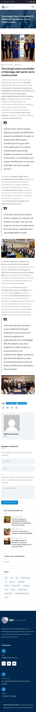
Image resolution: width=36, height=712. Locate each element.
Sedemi (13, 589)
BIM (12, 578)
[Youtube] (14, 664)
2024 (6, 578)
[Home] (13, 620)
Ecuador (12, 581)
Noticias (19, 65)
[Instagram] (4, 664)
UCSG (6, 597)
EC (5, 581)
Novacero (26, 585)
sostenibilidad (22, 589)
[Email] (4, 651)
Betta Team (29, 708)
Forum (7, 585)
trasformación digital (22, 593)
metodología (16, 585)
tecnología (22, 403)
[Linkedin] (9, 664)
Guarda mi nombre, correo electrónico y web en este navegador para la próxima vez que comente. (17, 480)
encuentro (21, 581)
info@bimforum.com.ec (9, 658)
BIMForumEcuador (8, 65)
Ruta (6, 589)
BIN (17, 578)
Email (3, 655)
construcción (11, 403)
